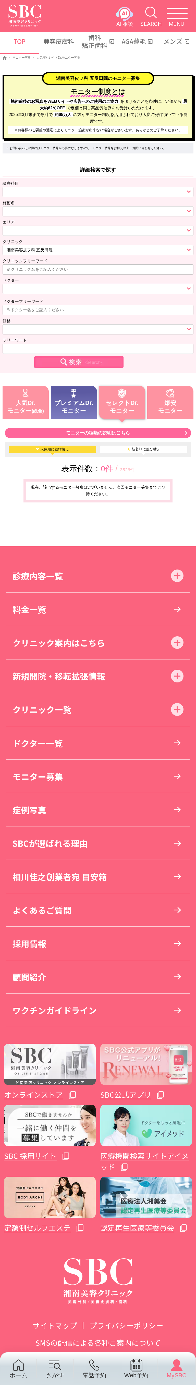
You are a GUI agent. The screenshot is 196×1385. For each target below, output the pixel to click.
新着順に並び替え (143, 449)
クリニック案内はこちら (59, 643)
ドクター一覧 (38, 743)
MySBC (177, 1375)
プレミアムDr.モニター (74, 406)
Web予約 (136, 1375)
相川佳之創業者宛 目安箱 (60, 877)
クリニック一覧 (42, 709)
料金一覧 (29, 609)
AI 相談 (124, 24)
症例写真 (29, 810)
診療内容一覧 (38, 576)
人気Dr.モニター (21, 406)
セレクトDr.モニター (122, 406)
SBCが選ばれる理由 (50, 843)
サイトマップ (55, 1325)
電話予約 (94, 1375)
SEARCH (151, 24)
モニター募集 (22, 57)
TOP (19, 41)
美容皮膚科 (58, 41)
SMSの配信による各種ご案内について (98, 1342)
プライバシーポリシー (126, 1325)
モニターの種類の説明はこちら (98, 432)
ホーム (18, 1375)
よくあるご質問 (42, 910)
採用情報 (29, 943)
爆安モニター (170, 406)
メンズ (172, 41)
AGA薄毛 (134, 41)
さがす (55, 1375)
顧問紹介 (29, 977)
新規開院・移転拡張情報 (59, 676)
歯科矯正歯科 (94, 41)
